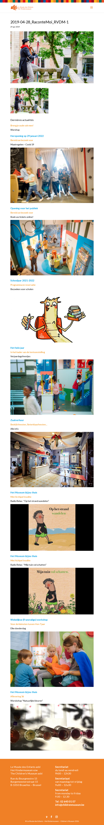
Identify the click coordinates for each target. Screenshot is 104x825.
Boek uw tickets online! (21, 217)
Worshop (15, 129)
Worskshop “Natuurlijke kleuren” (26, 700)
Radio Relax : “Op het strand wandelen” (29, 501)
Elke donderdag (18, 628)
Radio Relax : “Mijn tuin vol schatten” (28, 564)
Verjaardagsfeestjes (20, 356)
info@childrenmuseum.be (69, 804)
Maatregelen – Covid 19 (22, 144)
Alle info (14, 428)
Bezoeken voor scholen (21, 289)
